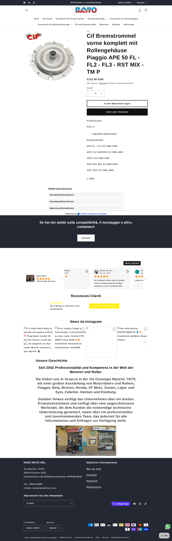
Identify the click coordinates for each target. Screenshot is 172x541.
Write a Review (132, 263)
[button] (27, 10)
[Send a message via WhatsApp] (168, 527)
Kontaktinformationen (120, 537)
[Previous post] (27, 342)
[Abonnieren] (70, 503)
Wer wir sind (94, 469)
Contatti (86, 238)
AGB (97, 537)
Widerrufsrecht (66, 537)
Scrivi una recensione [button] (104, 306)
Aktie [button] (91, 178)
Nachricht (92, 481)
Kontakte (92, 475)
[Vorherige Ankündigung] (62, 2)
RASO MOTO (35, 538)
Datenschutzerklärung (84, 537)
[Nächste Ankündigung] (110, 2)
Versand (102, 83)
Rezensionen (94, 487)
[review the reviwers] (79, 272)
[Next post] (145, 342)
